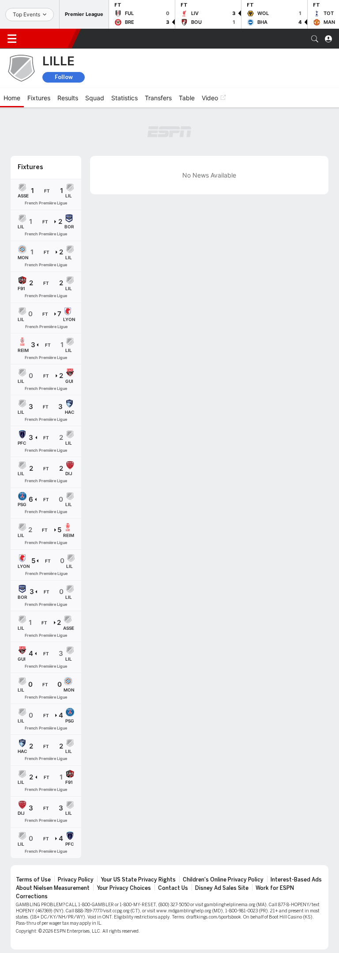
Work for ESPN (275, 888)
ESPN (48, 38)
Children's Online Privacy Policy (223, 880)
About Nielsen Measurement (53, 888)
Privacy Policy (76, 880)
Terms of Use (33, 880)
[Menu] (12, 39)
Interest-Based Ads (296, 880)
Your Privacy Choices (124, 888)
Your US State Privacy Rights (138, 880)
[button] (314, 38)
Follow (64, 77)
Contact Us (173, 888)
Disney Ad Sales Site (222, 888)
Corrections (32, 896)
